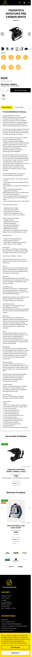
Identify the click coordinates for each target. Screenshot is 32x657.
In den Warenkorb (22, 90)
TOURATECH (16, 20)
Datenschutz (5, 619)
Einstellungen (15, 647)
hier (24, 643)
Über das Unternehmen (8, 621)
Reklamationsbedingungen (9, 628)
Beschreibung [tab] (7, 107)
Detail (15, 483)
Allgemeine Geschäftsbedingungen (11, 624)
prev (2, 508)
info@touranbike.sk (6, 604)
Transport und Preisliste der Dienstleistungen (14, 626)
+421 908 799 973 (6, 602)
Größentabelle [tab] (19, 107)
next (30, 508)
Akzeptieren (15, 653)
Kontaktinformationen (7, 630)
